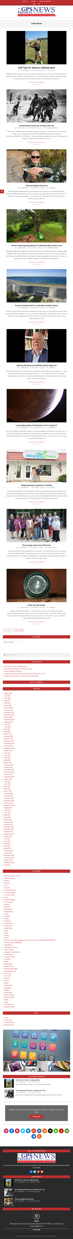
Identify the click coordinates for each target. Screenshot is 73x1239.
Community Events (10, 890)
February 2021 (8, 851)
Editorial (6, 904)
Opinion (6, 981)
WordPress (53, 1236)
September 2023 (9, 777)
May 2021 (7, 843)
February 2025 (8, 736)
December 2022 (9, 798)
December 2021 (9, 827)
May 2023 (7, 786)
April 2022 (7, 817)
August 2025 (8, 722)
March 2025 (8, 734)
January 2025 (8, 739)
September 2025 (9, 720)
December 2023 (9, 770)
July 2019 (7, 865)
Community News (52, 248)
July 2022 (7, 810)
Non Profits (7, 976)
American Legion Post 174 (12, 876)
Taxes (6, 1002)
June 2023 (7, 784)
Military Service (9, 966)
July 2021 (7, 839)
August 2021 (8, 836)
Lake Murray (8, 945)
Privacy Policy (20, 1236)
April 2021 (7, 846)
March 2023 (8, 791)
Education (7, 907)
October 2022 (8, 803)
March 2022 (8, 820)
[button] (36, 1045)
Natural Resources (10, 971)
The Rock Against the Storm (36, 186)
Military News (8, 964)
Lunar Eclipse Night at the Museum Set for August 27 (36, 425)
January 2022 (8, 824)
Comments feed (9, 1022)
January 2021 (8, 853)
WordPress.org (9, 1025)
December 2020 (9, 855)
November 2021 (9, 829)
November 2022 (9, 801)
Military (55, 128)
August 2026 (8, 693)
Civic (5, 885)
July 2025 (7, 724)
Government (8, 926)
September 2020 (9, 862)
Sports (52, 70)
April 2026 (7, 703)
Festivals (7, 916)
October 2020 (8, 860)
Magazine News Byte (38, 1236)
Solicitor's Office (9, 997)
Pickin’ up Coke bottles (36, 605)
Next (21, 630)
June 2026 (7, 698)
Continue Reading (36, 82)
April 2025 (7, 731)
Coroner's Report (9, 895)
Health (6, 930)
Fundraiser (7, 921)
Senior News (8, 992)
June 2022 (7, 812)
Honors (6, 938)
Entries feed (8, 1020)
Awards (6, 880)
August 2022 (8, 808)
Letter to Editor (9, 950)
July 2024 (7, 753)
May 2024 (7, 758)
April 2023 (7, 789)
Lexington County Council (12, 952)
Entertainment (8, 911)
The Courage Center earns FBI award (36, 545)
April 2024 (7, 760)
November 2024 (9, 743)
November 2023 (9, 772)
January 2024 (8, 767)
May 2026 (7, 700)
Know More (36, 1230)
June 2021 (7, 841)
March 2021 (8, 848)
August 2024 (8, 750)
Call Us (36, 1221)
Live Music (7, 959)
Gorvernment (8, 923)
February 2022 (8, 822)
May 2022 (7, 815)
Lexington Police (9, 957)
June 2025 (7, 727)
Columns (49, 128)
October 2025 (8, 717)
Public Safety (52, 547)
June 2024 (7, 755)
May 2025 (7, 729)
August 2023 (8, 779)
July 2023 (7, 781)
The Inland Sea (8, 1004)
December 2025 (9, 712)
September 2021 (9, 834)
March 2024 (8, 762)
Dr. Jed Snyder (8, 902)
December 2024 (9, 741)
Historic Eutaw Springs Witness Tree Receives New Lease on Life (36, 246)
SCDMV (6, 990)
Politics (6, 983)
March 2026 (8, 705)
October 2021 (8, 831)
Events (6, 914)
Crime (6, 897)
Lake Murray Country (10, 947)
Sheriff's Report (9, 995)
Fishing (6, 919)
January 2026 (8, 710)
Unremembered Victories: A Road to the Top (36, 126)
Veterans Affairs (9, 1007)
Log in (6, 1018)
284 (16, 630)
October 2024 (8, 746)
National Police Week (10, 969)
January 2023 (8, 796)
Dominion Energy (9, 900)
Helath (6, 933)
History (6, 935)
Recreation (52, 427)
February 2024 (8, 765)
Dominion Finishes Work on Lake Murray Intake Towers (36, 305)
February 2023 (8, 793)
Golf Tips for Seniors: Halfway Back (36, 67)
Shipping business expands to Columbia (36, 485)
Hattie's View (8, 928)
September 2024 (9, 748)
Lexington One (8, 954)
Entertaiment (8, 909)
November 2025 (9, 715)
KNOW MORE (36, 1116)
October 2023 (8, 774)
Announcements (9, 878)
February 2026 (8, 708)
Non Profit (7, 973)
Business (52, 308)
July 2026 (7, 696)
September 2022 (9, 805)
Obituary (6, 978)
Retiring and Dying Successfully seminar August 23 (36, 365)
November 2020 (9, 858)
